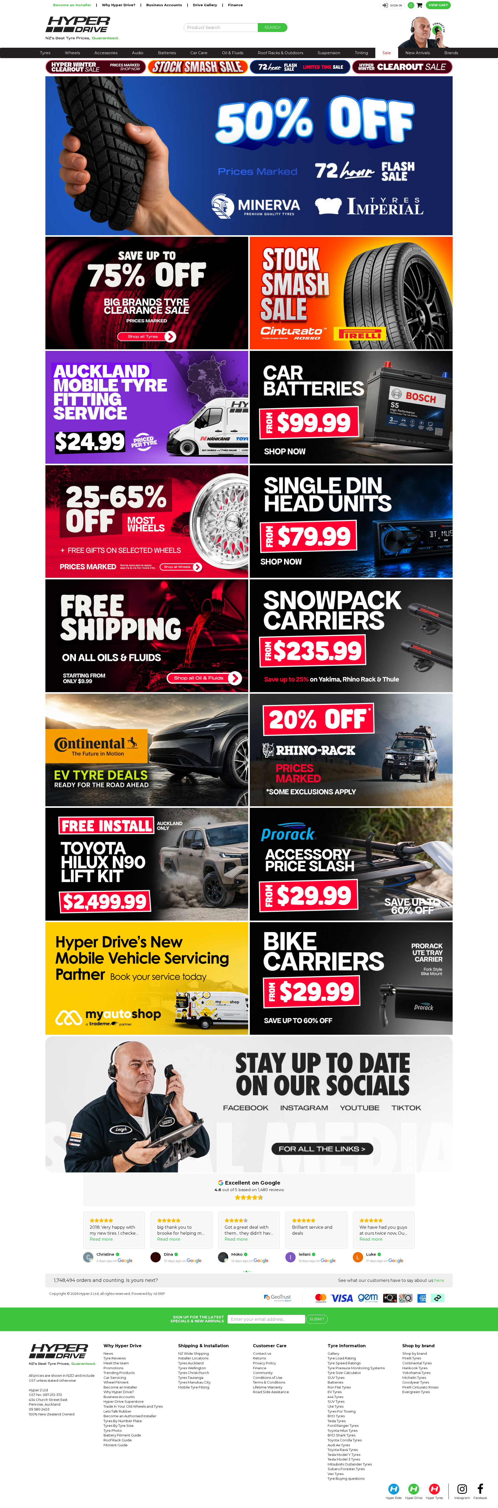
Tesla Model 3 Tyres (344, 1459)
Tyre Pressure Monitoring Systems (356, 1368)
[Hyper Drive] (110, 28)
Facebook (480, 1498)
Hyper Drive (413, 1498)
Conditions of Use (267, 1377)
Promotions (113, 1368)
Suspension (329, 52)
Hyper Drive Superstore (123, 1401)
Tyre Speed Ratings (344, 1363)
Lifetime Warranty (267, 1387)
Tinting (361, 52)
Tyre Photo (112, 1430)
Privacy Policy (264, 1363)
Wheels (72, 52)
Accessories (105, 52)
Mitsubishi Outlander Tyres (350, 1464)
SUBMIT (316, 1319)
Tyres (45, 52)
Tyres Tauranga (190, 1377)
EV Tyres (335, 1392)
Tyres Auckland (191, 1363)
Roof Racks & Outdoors (280, 52)
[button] (392, 5)
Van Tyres (335, 1474)
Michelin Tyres (414, 1377)
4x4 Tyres (335, 1397)
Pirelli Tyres (411, 1358)
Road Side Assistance (271, 1392)
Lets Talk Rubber (117, 1411)
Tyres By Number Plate (122, 1421)
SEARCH (273, 27)
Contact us (262, 1353)
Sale (387, 52)
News (108, 1353)
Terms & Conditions (269, 1382)
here (439, 1280)
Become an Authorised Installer (129, 1416)
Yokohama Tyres (416, 1373)
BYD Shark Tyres (341, 1435)
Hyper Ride (394, 1498)
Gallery (333, 1353)
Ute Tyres (335, 1406)
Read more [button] (101, 1239)
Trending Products (119, 1373)
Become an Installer (72, 5)
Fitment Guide (115, 1445)
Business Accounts (164, 5)
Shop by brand (414, 1353)
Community (263, 1373)
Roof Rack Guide (117, 1440)
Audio (137, 52)
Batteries (167, 52)
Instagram (462, 1498)
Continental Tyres (417, 1363)
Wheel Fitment (116, 1382)
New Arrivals (417, 52)
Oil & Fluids (232, 52)
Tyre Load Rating (342, 1358)
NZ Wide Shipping (193, 1353)
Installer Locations (193, 1358)
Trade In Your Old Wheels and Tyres (133, 1406)
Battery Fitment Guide (122, 1435)
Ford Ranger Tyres (343, 1425)
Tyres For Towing (342, 1411)
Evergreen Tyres (416, 1392)
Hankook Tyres (414, 1368)
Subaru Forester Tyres (346, 1469)
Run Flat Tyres (339, 1387)
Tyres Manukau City (194, 1382)
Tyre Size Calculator (344, 1373)
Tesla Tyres (336, 1421)
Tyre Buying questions (346, 1478)
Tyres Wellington (192, 1368)
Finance (235, 5)
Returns (259, 1358)
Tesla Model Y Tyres (344, 1455)
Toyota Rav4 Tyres (343, 1450)
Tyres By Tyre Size (118, 1425)
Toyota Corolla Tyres (345, 1440)
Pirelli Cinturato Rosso (420, 1387)
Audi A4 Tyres (339, 1445)
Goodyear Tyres (415, 1382)
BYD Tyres (336, 1416)
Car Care (199, 52)
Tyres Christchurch (193, 1373)
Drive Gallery (205, 5)
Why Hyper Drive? (119, 5)
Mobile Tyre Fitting (193, 1387)
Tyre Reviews (114, 1358)
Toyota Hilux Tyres (342, 1430)
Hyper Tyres (434, 1498)
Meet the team (116, 1363)
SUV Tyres (336, 1377)
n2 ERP (159, 1293)
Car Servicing (114, 1377)
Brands (451, 52)
